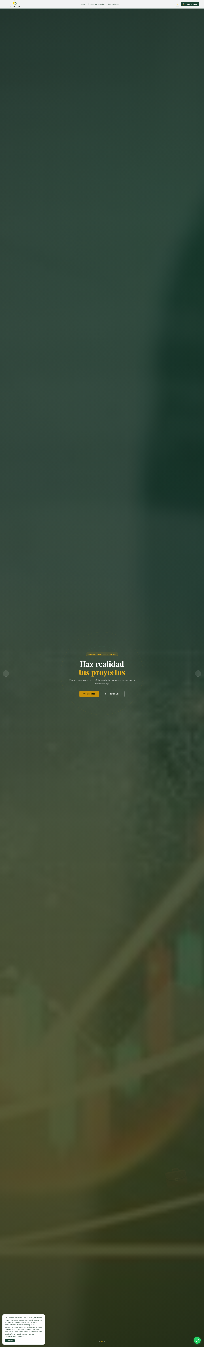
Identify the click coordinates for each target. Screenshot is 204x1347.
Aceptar (10, 1341)
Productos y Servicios (96, 4)
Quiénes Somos (113, 4)
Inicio (83, 4)
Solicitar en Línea (113, 694)
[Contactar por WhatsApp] (197, 1340)
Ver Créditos (89, 694)
